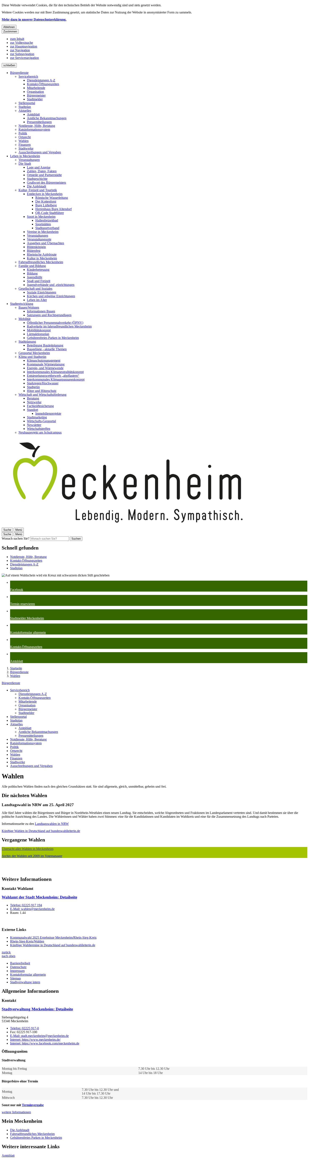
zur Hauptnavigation (23, 46)
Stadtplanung (27, 341)
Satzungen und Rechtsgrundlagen (49, 315)
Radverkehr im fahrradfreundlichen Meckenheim (59, 326)
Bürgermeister (36, 95)
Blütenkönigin (36, 247)
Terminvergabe (33, 1105)
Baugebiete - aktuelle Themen (47, 349)
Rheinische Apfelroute (42, 254)
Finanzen (24, 144)
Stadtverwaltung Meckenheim (37, 1009)
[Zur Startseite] (128, 525)
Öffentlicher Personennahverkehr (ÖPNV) (55, 322)
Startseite (16, 668)
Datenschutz (18, 967)
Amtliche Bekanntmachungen (46, 118)
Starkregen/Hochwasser (42, 383)
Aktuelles (24, 110)
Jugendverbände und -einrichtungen (50, 285)
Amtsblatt (33, 114)
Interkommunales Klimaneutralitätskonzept (55, 372)
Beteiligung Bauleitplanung (45, 345)
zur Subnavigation (22, 54)
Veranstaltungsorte (39, 239)
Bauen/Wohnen (28, 307)
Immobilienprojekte (48, 413)
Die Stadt (24, 163)
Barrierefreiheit (20, 963)
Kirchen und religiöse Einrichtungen (51, 296)
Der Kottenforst (45, 201)
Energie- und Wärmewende (45, 368)
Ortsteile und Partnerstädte (44, 175)
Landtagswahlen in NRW (52, 824)
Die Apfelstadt (36, 186)
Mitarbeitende (36, 88)
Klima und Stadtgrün (32, 356)
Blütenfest (33, 250)
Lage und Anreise (38, 167)
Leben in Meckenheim (25, 156)
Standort (32, 409)
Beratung (33, 398)
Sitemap (15, 978)
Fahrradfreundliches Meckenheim (40, 262)
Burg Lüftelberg (46, 205)
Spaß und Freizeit (38, 281)
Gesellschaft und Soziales (35, 288)
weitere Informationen (16, 1112)
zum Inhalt (17, 39)
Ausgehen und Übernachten (45, 243)
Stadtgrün (33, 387)
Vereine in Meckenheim (42, 232)
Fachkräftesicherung (40, 406)
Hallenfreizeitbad (46, 220)
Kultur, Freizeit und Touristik (37, 190)
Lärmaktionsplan (38, 334)
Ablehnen (9, 27)
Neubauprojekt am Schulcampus (40, 432)
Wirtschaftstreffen (38, 428)
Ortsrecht (24, 137)
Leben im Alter (37, 300)
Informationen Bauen (41, 311)
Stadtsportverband (47, 228)
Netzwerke (34, 402)
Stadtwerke (25, 148)
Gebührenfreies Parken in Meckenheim (53, 338)
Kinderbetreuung (38, 269)
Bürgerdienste (19, 72)
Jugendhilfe (34, 277)
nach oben (8, 956)
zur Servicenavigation (24, 58)
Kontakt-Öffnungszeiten (43, 84)
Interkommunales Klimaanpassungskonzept (56, 379)
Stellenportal (26, 103)
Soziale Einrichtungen (41, 292)
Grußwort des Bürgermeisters (46, 182)
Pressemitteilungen (39, 122)
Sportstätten (43, 224)
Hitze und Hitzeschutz (41, 391)
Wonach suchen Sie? (15, 538)
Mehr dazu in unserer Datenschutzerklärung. (34, 19)
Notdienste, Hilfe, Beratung (36, 125)
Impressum (17, 971)
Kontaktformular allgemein (28, 974)
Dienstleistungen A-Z (41, 80)
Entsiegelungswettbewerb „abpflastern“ (53, 375)
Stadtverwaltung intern (25, 982)
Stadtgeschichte (37, 179)
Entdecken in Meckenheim (44, 194)
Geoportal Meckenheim (34, 353)
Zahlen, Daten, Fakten (42, 171)
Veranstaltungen (29, 160)
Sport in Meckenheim (41, 216)
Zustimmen (10, 31)
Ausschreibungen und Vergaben (39, 152)
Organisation (35, 91)
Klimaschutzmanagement (43, 360)
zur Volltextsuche (21, 42)
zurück (6, 952)
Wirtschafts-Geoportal (41, 421)
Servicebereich (28, 76)
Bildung (32, 273)
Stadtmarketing (37, 417)
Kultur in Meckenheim (42, 258)
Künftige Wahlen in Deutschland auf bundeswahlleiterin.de (41, 831)
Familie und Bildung (32, 266)
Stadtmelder (35, 99)
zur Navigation (20, 50)
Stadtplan (24, 107)
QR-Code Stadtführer (49, 213)
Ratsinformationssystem (34, 129)
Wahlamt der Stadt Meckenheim (39, 897)
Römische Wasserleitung (51, 197)
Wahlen (23, 141)
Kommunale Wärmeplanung (46, 364)
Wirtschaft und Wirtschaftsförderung (42, 394)
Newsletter (34, 425)
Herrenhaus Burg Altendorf (53, 209)
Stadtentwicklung (21, 303)
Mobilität (24, 319)
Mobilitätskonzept (39, 330)
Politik (22, 133)
